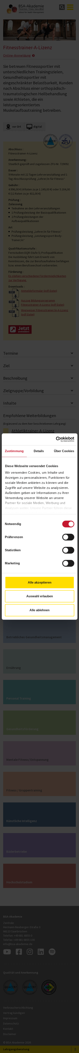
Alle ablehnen (39, 610)
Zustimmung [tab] (14, 451)
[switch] (68, 537)
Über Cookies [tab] (64, 451)
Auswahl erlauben (39, 596)
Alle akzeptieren (39, 582)
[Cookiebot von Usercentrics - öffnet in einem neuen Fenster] (56, 439)
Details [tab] (39, 451)
